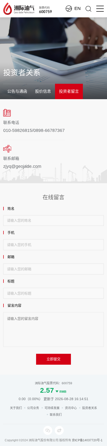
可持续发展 (52, 408)
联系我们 (56, 414)
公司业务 (33, 408)
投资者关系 (89, 408)
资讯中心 (71, 408)
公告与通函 (17, 91)
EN (77, 8)
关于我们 (16, 408)
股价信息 (43, 91)
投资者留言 (69, 91)
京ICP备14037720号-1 (87, 440)
